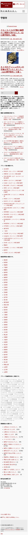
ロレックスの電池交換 (15, 381)
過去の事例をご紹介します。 (12, 474)
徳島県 (5, 357)
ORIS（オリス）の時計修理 (11, 188)
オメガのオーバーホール (16, 386)
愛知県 (5, 260)
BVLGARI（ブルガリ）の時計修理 (13, 185)
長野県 (5, 322)
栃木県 (5, 354)
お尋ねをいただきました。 (11, 427)
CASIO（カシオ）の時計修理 (12, 252)
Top (2, 533)
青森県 (5, 265)
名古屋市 (6, 169)
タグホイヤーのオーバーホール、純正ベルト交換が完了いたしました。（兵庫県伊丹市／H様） (14, 135)
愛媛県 (5, 270)
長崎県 (5, 324)
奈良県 (5, 327)
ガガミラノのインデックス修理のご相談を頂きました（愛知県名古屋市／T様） (14, 148)
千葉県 (5, 267)
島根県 (5, 349)
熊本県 (5, 309)
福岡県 (5, 275)
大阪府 (5, 339)
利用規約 (18, 529)
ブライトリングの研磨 (7, 394)
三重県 (5, 314)
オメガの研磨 (15, 387)
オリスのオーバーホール (16, 389)
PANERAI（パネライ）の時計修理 (13, 223)
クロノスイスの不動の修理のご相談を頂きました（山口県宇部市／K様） (12, 32)
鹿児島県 (6, 302)
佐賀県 (5, 342)
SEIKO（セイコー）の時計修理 (12, 180)
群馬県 (5, 282)
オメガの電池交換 (6, 387)
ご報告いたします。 (9, 434)
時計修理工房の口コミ (10, 462)
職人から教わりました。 (10, 472)
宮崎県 (5, 319)
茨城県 (5, 292)
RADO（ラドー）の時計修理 (12, 198)
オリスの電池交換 (6, 391)
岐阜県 (5, 280)
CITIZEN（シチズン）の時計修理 (13, 226)
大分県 (5, 332)
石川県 (5, 295)
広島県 (5, 285)
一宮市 (5, 231)
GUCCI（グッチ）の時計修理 (12, 201)
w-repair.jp (7, 488)
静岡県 (5, 352)
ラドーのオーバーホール (7, 405)
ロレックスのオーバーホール (9, 379)
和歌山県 (6, 364)
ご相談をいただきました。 (11, 437)
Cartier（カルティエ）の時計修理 (13, 183)
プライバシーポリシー (10, 529)
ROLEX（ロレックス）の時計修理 (13, 171)
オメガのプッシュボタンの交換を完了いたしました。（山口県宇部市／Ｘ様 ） (12, 69)
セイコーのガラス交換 (10, 409)
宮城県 (5, 317)
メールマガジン (8, 439)
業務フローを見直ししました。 (12, 469)
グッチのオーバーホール (7, 420)
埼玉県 (5, 344)
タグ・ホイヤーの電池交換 (10, 414)
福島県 (5, 277)
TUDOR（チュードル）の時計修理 (13, 233)
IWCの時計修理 (8, 217)
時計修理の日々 (9, 11)
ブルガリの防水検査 (18, 404)
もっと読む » (20, 50)
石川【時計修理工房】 (16, 75)
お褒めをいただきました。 (11, 432)
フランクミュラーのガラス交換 (15, 397)
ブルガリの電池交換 (6, 402)
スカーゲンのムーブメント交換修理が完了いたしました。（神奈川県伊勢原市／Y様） (14, 118)
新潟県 (5, 329)
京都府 (5, 312)
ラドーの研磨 (7, 407)
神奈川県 (6, 304)
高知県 (5, 307)
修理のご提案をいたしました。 (12, 448)
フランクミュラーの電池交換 (9, 399)
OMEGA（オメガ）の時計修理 (12, 174)
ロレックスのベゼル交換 (10, 384)
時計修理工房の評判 (9, 464)
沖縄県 (5, 337)
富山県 (5, 362)
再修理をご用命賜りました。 (12, 457)
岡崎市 (5, 245)
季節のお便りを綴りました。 (12, 459)
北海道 (5, 287)
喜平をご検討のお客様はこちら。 (10, 517)
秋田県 (5, 262)
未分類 (5, 467)
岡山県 (5, 334)
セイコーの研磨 (11, 410)
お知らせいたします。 (10, 429)
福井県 (5, 272)
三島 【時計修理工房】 (16, 39)
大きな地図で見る (6, 514)
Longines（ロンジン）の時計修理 (13, 236)
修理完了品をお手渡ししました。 (13, 453)
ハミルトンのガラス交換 (15, 417)
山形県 (5, 367)
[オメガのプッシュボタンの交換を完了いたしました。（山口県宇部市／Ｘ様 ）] (13, 58)
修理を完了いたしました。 (11, 450)
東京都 (5, 359)
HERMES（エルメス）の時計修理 (13, 212)
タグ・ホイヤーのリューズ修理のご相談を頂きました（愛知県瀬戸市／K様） (14, 123)
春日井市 (6, 228)
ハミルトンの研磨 (18, 418)
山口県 (5, 369)
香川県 (5, 299)
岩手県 (5, 297)
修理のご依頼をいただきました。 (13, 444)
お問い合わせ (19, 4)
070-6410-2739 (8, 5)
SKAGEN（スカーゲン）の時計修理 (14, 214)
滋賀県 (5, 347)
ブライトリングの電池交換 (15, 392)
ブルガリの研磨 (17, 402)
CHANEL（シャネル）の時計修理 (13, 247)
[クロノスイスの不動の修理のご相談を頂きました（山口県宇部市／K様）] (13, 26)
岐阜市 (5, 250)
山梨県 (5, 372)
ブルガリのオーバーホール (16, 400)
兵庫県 (5, 290)
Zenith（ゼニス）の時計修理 (12, 242)
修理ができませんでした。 (11, 442)
